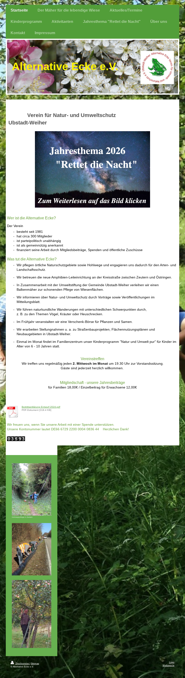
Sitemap (35, 663)
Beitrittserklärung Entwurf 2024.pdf (41, 407)
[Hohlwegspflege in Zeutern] (31, 489)
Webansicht (168, 665)
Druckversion (22, 663)
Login (171, 662)
